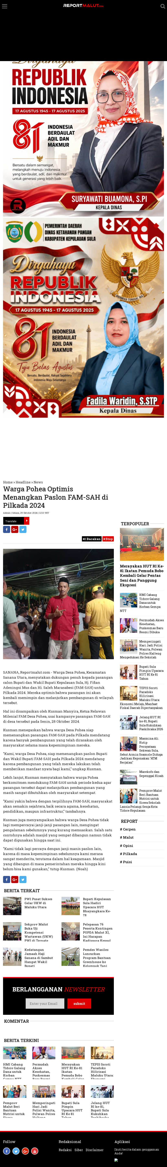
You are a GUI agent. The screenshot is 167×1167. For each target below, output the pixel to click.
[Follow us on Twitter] (16, 1151)
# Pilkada (128, 853)
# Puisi (126, 862)
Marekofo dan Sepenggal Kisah (151, 774)
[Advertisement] (83, 30)
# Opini (126, 845)
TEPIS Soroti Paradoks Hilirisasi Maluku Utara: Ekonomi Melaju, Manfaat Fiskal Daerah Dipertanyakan (141, 698)
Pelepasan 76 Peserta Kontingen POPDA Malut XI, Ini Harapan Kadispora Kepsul (98, 932)
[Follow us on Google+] (25, 1151)
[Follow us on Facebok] (6, 1151)
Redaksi (65, 1150)
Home (8, 482)
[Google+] (14, 529)
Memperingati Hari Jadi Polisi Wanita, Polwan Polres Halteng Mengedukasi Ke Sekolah (43, 1114)
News (38, 482)
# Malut (127, 837)
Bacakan (93, 539)
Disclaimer (94, 1150)
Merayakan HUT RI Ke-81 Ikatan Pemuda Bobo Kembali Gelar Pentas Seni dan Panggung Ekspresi (73, 1079)
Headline (23, 482)
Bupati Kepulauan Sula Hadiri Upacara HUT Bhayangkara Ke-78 (97, 907)
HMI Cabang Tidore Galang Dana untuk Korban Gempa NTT (14, 1071)
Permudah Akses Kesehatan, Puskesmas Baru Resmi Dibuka (41, 1073)
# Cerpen (128, 829)
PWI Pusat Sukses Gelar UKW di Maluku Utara (38, 903)
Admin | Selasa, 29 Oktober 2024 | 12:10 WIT (26, 512)
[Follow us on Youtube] (34, 1151)
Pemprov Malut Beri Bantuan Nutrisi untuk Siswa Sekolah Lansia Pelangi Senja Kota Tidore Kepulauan (141, 800)
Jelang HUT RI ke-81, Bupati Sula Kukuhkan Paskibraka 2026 (100, 1112)
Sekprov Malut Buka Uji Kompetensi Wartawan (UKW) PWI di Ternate (38, 932)
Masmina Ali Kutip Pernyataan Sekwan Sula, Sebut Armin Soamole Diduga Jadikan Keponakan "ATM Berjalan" (141, 750)
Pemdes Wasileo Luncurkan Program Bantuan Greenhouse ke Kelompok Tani (97, 958)
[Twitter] (22, 529)
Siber (79, 1150)
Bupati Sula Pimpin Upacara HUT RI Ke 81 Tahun (72, 1110)
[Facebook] (6, 529)
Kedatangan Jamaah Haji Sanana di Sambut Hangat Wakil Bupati (38, 958)
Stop (109, 539)
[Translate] (26, 521)
